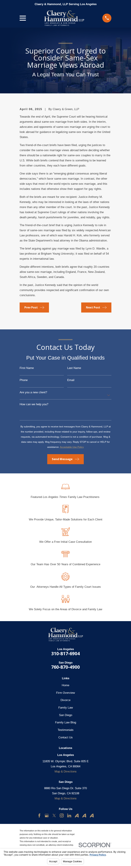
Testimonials (66, 730)
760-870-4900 (65, 667)
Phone (24, 380)
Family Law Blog (65, 722)
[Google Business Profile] (47, 815)
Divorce (65, 700)
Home (65, 685)
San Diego (65, 715)
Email (70, 380)
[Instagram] (62, 815)
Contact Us (65, 737)
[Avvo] (77, 815)
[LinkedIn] (69, 815)
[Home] (64, 18)
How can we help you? (34, 404)
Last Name (74, 368)
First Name (27, 368)
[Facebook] (39, 815)
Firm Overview (65, 692)
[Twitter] (54, 815)
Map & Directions (66, 771)
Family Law (65, 707)
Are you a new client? (33, 392)
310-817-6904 (65, 653)
